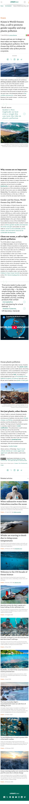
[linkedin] (22, 797)
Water (2, 465)
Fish (20, 463)
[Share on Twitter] (11, 59)
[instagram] (19, 797)
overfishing (9, 420)
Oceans (3, 18)
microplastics (8, 302)
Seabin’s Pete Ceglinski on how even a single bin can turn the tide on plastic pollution (12, 114)
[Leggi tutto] (27, 478)
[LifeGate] (14, 2)
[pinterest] (10, 797)
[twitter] (7, 797)
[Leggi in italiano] (27, 35)
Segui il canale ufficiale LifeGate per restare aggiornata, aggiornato (13, 451)
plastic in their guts (22, 380)
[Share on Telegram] (21, 59)
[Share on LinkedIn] (14, 59)
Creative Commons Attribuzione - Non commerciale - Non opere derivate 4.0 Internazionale (14, 460)
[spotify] (13, 797)
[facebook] (4, 797)
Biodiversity (24, 463)
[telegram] (24, 797)
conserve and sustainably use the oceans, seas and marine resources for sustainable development (13, 230)
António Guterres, (9, 308)
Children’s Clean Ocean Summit (10, 273)
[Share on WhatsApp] (18, 59)
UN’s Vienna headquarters (12, 275)
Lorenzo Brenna (13, 35)
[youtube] (16, 797)
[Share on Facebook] (8, 59)
